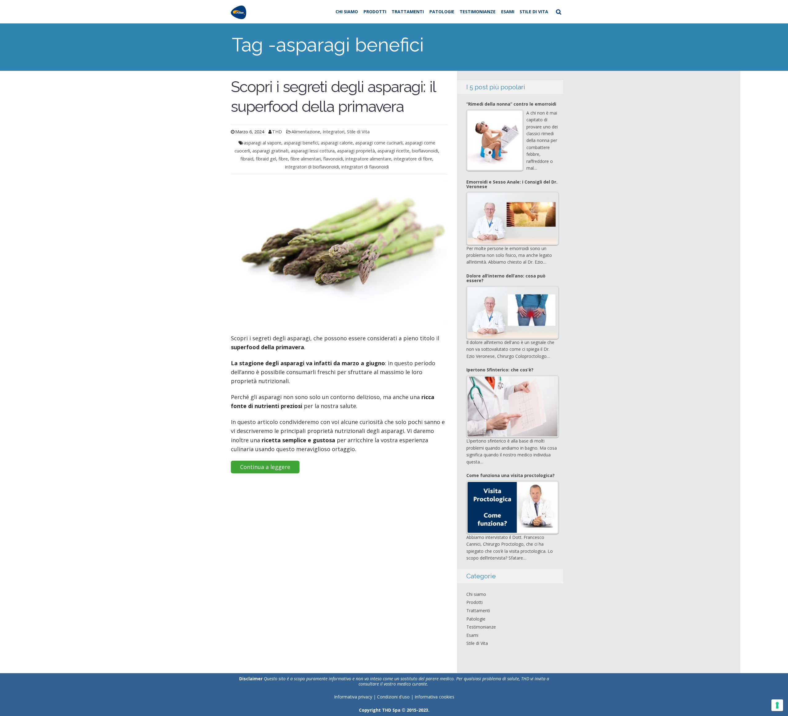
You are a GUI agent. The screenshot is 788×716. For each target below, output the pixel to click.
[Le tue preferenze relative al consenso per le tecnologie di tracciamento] (777, 705)
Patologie (441, 11)
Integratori (333, 132)
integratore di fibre (413, 159)
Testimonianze (478, 11)
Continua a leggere (265, 467)
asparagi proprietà (356, 151)
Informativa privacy (353, 697)
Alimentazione (305, 132)
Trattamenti (408, 11)
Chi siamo (347, 11)
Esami (507, 11)
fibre (283, 159)
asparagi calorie (337, 143)
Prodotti (375, 11)
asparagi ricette (393, 151)
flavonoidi (333, 159)
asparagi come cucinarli (379, 143)
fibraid (246, 159)
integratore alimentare (368, 159)
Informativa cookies (434, 697)
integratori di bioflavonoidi (312, 167)
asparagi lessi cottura (313, 151)
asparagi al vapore (262, 143)
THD (277, 132)
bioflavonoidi (425, 151)
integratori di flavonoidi (365, 167)
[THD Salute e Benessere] (238, 11)
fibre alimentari (305, 159)
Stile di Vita (534, 11)
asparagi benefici (301, 143)
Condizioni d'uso (394, 697)
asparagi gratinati (270, 151)
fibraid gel (266, 159)
